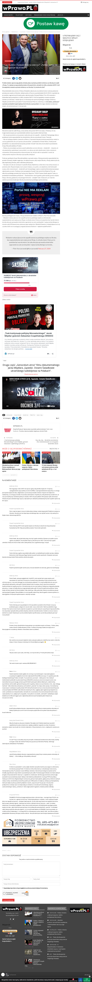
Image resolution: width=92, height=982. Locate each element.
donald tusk (25, 415)
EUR (67, 56)
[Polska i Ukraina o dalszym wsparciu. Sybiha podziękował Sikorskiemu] (31, 458)
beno (11, 671)
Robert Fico (32, 415)
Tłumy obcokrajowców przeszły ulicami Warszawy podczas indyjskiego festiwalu (57, 939)
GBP (74, 56)
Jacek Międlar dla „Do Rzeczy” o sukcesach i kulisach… (38, 942)
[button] (5, 975)
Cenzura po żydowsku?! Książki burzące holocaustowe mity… (34, 963)
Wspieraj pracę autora (31, 374)
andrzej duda (9, 415)
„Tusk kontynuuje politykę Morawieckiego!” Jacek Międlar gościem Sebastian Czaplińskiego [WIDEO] (16, 441)
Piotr (10, 737)
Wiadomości (8, 15)
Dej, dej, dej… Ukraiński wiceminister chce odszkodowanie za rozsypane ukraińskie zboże (47, 441)
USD (70, 56)
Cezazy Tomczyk (17, 415)
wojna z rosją (39, 415)
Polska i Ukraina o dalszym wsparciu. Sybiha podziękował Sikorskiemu (30, 467)
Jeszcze (60, 15)
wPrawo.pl (87, 974)
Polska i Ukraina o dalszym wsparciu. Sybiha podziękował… (38, 923)
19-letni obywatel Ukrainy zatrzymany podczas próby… (38, 933)
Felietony (19, 15)
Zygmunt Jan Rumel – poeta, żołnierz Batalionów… (37, 952)
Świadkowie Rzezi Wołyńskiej (44, 15)
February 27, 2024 (44, 249)
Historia (28, 15)
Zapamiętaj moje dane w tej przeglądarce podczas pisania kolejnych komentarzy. (26, 888)
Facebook (16, 431)
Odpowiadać (56, 503)
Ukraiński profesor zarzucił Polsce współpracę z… (38, 913)
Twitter (48, 429)
